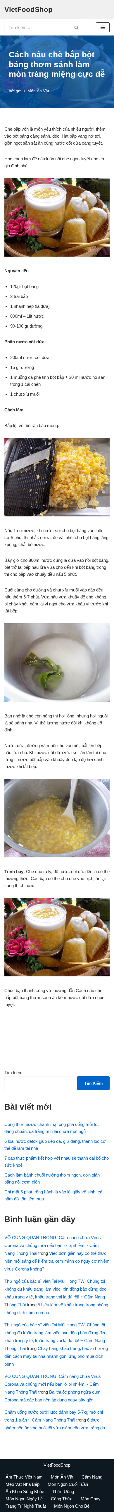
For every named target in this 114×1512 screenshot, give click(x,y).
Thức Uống (63, 1491)
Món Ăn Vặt (38, 91)
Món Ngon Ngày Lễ (24, 1498)
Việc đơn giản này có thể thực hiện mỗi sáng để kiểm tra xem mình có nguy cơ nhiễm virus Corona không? (57, 1261)
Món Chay (91, 1498)
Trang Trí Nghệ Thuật (26, 1506)
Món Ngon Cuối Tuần (68, 1484)
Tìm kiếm (13, 1072)
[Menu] (103, 27)
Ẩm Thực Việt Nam (24, 1476)
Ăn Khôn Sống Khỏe (25, 1491)
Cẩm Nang (92, 1476)
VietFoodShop (57, 1465)
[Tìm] (76, 27)
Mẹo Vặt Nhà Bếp (22, 1484)
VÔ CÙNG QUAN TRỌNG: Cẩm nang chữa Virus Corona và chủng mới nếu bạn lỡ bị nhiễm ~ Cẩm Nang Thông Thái (52, 1245)
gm (19, 91)
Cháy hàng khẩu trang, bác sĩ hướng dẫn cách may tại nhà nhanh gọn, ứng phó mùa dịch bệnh (56, 1356)
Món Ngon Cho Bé (71, 1506)
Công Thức (61, 1498)
